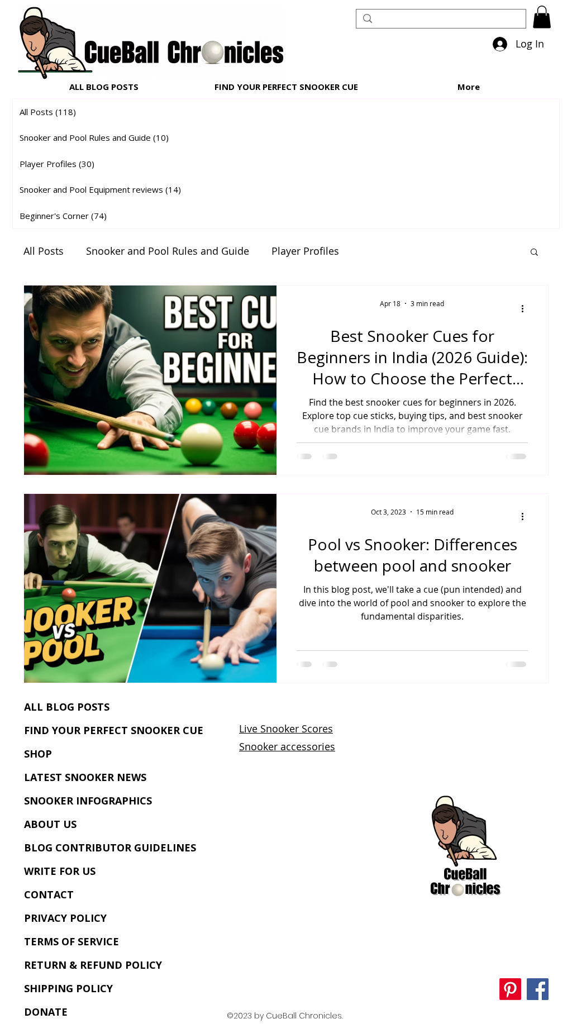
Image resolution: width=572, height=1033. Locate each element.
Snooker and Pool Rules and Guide (167, 251)
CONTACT (49, 894)
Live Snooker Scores (286, 728)
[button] (541, 17)
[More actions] (526, 308)
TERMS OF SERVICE (71, 941)
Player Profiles (305, 251)
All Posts (43, 251)
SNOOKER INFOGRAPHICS (88, 800)
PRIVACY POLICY (65, 918)
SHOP (38, 753)
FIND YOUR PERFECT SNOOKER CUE (113, 730)
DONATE (46, 1011)
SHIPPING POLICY (68, 988)
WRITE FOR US (60, 871)
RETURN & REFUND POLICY (93, 965)
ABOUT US (50, 824)
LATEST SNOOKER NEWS (85, 777)
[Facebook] (538, 989)
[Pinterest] (510, 989)
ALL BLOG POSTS (66, 706)
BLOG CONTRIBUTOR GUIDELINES (110, 847)
